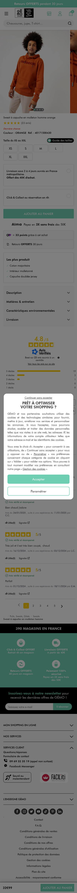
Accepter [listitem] (38, 479)
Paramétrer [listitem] (38, 491)
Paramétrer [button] (40, 454)
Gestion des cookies (34, 469)
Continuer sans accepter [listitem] (38, 397)
